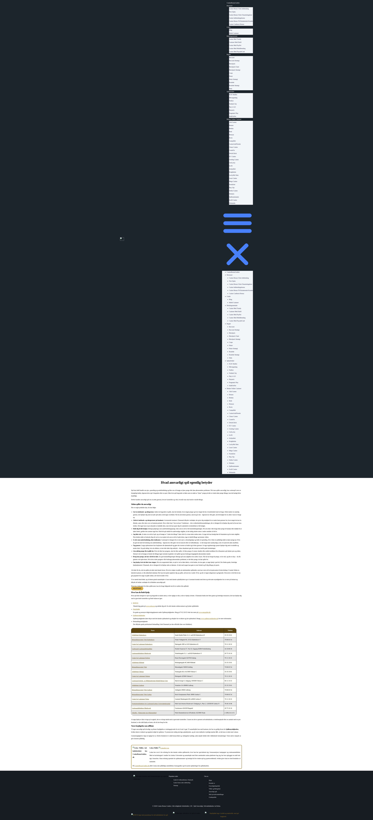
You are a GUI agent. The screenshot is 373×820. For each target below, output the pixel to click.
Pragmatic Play (233, 113)
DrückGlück (233, 153)
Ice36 (230, 166)
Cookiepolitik (212, 797)
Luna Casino (233, 178)
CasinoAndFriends (235, 144)
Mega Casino (233, 181)
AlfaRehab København (139, 635)
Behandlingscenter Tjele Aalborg (142, 690)
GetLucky (232, 163)
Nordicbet (232, 184)
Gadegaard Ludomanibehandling (142, 649)
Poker (231, 76)
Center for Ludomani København (142, 644)
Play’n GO (232, 107)
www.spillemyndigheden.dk (209, 618)
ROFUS (135, 603)
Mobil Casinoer (234, 33)
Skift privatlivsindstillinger (216, 794)
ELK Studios (233, 94)
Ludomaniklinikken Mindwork (141, 653)
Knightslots (232, 172)
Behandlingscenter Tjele (139, 667)
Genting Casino (234, 159)
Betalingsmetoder (232, 36)
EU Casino (232, 156)
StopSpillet (136, 609)
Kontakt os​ (212, 783)
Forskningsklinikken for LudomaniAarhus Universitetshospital (151, 703)
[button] (237, 239)
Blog (230, 30)
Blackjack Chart (234, 67)
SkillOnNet (232, 116)
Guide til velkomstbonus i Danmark (183, 780)
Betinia (231, 128)
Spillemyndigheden (139, 615)
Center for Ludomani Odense (141, 676)
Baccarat (231, 57)
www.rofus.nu (150, 606)
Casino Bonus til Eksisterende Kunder (241, 21)
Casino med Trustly (235, 39)
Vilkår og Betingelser (214, 789)
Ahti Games (232, 122)
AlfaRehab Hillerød (138, 662)
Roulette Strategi (234, 85)
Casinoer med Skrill (235, 42)
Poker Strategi (233, 79)
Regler (229, 54)
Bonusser (229, 6)
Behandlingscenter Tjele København (143, 640)
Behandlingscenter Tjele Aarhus (142, 694)
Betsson (231, 135)
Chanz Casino (233, 147)
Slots (230, 88)
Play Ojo (231, 187)
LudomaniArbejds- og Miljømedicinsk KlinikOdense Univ (150, 681)
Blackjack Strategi (234, 70)
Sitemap (175, 785)
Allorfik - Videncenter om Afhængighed (144, 713)
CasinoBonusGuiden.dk (142, 766)
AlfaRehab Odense (138, 671)
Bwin (230, 138)
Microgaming (233, 98)
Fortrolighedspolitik (214, 786)
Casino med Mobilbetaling (237, 48)
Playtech (231, 110)
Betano (231, 125)
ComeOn (232, 150)
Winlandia (232, 203)
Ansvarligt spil (213, 791)
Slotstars (231, 194)
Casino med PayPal (235, 45)
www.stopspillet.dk (204, 612)
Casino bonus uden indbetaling (181, 782)
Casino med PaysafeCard (237, 51)
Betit (230, 131)
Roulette (231, 82)
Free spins (232, 12)
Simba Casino (233, 191)
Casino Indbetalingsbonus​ (237, 18)
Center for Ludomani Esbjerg (141, 658)
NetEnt (231, 101)
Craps (231, 73)
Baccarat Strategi (234, 60)
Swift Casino (233, 200)
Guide (229, 27)
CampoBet (232, 141)
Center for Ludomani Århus (140, 699)
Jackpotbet (232, 169)
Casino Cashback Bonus (236, 24)
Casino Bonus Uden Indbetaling (239, 9)
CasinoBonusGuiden (233, 3)
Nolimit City (233, 104)
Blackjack (232, 64)
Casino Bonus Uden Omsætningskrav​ (240, 15)
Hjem (210, 780)
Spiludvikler (230, 91)
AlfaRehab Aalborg (138, 685)
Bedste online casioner (234, 119)
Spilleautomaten (234, 197)
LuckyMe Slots (233, 175)
